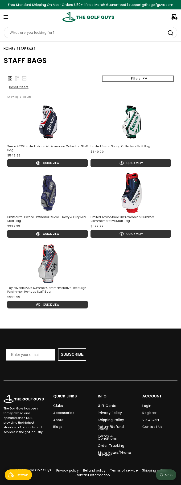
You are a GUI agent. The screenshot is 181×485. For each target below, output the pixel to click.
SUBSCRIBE (72, 354)
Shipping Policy (111, 420)
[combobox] (90, 32)
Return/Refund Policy (111, 427)
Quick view (51, 163)
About (58, 420)
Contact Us (152, 426)
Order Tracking (111, 445)
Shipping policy (154, 470)
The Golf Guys (39, 470)
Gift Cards (107, 406)
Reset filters (19, 87)
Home (8, 48)
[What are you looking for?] (170, 33)
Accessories (63, 412)
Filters (135, 78)
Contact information (92, 475)
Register (149, 412)
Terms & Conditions (107, 437)
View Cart (150, 420)
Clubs (58, 406)
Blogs (57, 426)
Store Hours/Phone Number (114, 453)
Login (147, 406)
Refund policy (94, 470)
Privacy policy (67, 470)
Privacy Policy (110, 412)
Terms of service (124, 470)
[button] (6, 17)
